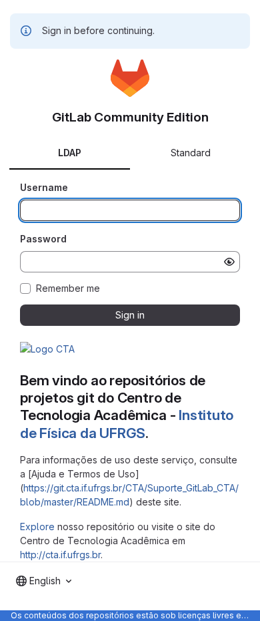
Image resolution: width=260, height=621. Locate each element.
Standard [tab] (191, 152)
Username (44, 187)
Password (43, 238)
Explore (37, 526)
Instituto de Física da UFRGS (126, 424)
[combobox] (43, 581)
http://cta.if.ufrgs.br (60, 554)
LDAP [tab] (69, 152)
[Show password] (229, 261)
